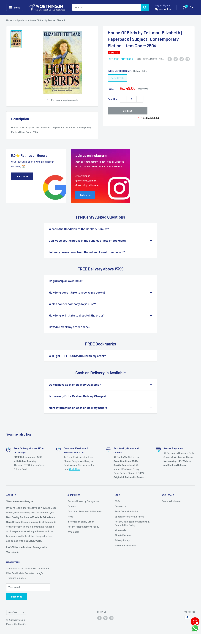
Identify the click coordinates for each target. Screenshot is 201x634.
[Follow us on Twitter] (105, 618)
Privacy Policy (122, 540)
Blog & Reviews (123, 535)
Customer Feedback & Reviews (85, 511)
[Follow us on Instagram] (111, 618)
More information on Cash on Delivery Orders (78, 407)
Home (9, 20)
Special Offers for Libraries (129, 516)
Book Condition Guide (127, 511)
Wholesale (73, 531)
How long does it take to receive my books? (77, 292)
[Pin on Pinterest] (176, 58)
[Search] (145, 7)
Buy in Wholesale (171, 501)
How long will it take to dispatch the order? (77, 315)
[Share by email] (187, 58)
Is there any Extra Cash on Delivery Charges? (77, 396)
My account (161, 9)
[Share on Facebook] (170, 58)
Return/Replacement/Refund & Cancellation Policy (132, 523)
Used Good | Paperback (120, 59)
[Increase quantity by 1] (140, 99)
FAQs (70, 516)
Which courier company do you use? (72, 304)
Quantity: (113, 98)
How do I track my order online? (69, 327)
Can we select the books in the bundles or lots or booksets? (87, 240)
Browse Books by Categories (83, 501)
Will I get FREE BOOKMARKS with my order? (77, 356)
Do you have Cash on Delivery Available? (75, 384)
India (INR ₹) (13, 612)
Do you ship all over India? (66, 281)
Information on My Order (81, 521)
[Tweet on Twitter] (181, 58)
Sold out (127, 110)
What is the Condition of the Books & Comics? (79, 229)
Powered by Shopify (16, 624)
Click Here (74, 468)
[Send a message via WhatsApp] (195, 628)
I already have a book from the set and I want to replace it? (87, 252)
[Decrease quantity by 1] (123, 99)
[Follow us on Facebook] (99, 618)
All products (21, 20)
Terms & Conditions (125, 545)
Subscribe (16, 596)
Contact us (121, 506)
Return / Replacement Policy (83, 526)
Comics (72, 506)
